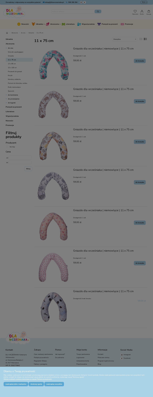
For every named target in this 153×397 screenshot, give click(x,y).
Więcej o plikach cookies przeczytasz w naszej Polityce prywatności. (28, 379)
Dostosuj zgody (36, 384)
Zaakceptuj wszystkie (54, 384)
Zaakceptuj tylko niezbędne (15, 384)
